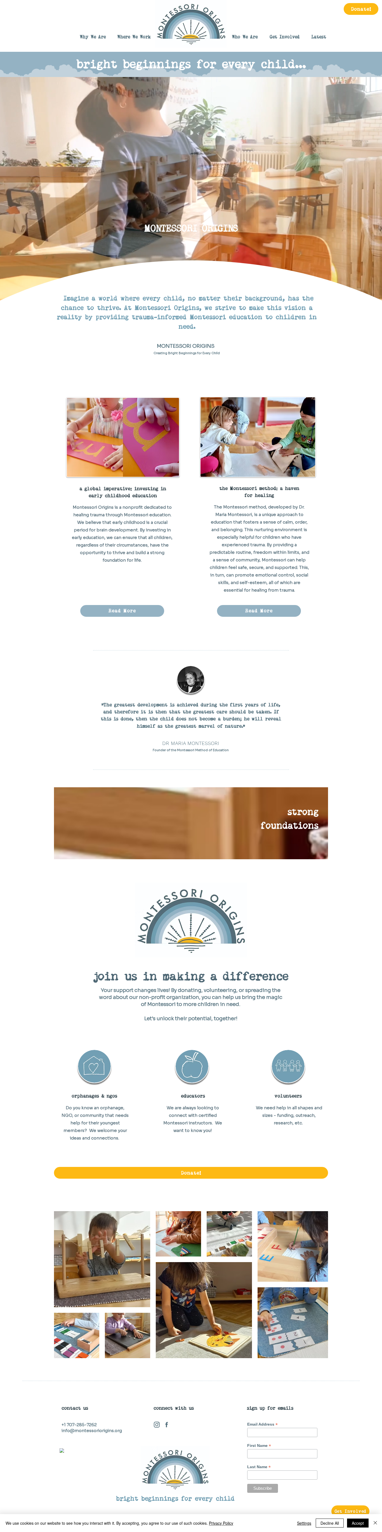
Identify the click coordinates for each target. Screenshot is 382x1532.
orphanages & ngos (94, 1096)
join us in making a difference (191, 976)
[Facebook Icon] (166, 1424)
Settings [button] (304, 1523)
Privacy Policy (221, 1523)
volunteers (288, 1096)
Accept (358, 1523)
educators (193, 1096)
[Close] (375, 1523)
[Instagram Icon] (156, 1424)
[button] (244, 37)
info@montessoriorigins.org (92, 1430)
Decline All (329, 1523)
